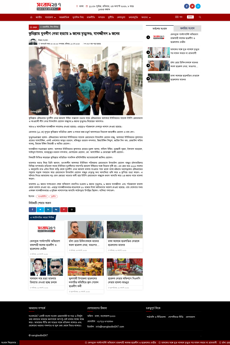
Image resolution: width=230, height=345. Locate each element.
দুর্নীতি (111, 17)
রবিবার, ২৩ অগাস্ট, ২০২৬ (39, 254)
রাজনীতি (91, 17)
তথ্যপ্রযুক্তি (133, 17)
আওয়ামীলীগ (42, 196)
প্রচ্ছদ (34, 27)
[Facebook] (32, 209)
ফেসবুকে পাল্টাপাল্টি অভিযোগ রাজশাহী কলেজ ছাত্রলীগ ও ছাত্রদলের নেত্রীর (45, 245)
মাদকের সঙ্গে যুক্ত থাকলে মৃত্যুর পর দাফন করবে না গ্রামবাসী (181, 342)
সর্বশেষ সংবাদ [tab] (160, 28)
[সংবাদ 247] (49, 6)
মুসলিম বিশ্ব (78, 17)
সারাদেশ (49, 17)
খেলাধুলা (121, 17)
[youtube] (198, 6)
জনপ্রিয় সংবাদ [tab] (187, 28)
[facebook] (186, 6)
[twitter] (192, 6)
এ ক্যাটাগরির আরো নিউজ (42, 217)
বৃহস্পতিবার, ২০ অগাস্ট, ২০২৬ (80, 292)
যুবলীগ (53, 196)
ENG (190, 17)
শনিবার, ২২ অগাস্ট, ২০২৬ (118, 250)
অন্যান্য (144, 17)
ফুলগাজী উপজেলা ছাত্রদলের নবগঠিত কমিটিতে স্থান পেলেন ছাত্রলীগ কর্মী (83, 282)
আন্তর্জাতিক (64, 17)
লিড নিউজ (54, 27)
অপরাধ (101, 17)
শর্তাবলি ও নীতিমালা (156, 316)
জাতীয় (39, 17)
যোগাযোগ (190, 316)
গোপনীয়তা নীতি (175, 316)
